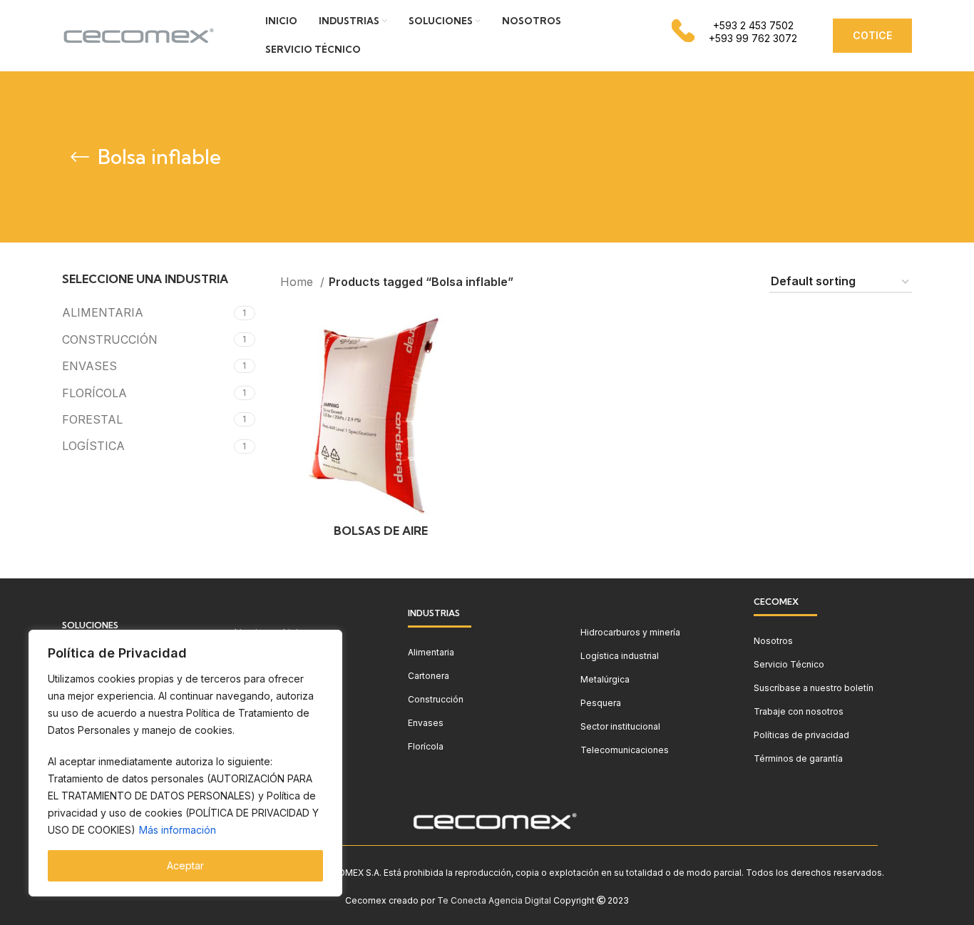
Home (298, 282)
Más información (177, 830)
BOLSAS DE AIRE (381, 530)
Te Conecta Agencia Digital (494, 900)
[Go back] (80, 157)
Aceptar (185, 865)
